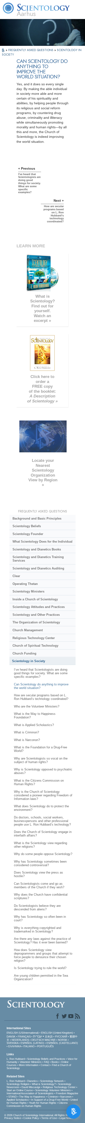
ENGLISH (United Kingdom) (57, 1032)
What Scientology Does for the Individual (42, 541)
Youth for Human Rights (42, 1102)
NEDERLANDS (20, 1039)
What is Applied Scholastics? (34, 725)
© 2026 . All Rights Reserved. (41, 1115)
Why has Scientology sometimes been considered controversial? (40, 863)
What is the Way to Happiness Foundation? (34, 715)
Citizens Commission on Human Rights (37, 1104)
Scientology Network (52, 1081)
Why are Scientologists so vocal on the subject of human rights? (41, 760)
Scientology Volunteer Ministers (53, 1090)
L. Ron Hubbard (16, 1058)
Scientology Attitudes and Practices (39, 607)
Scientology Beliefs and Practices (46, 1058)
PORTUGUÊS (45, 1046)
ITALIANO (29, 1046)
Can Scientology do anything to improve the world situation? (41, 686)
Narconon (66, 1096)
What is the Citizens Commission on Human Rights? (39, 782)
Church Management (28, 630)
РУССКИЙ (61, 1036)
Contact (45, 1065)
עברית (37, 1036)
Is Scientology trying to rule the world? (40, 968)
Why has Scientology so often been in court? (40, 918)
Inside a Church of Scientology (35, 599)
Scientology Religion (18, 1084)
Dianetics (32, 1081)
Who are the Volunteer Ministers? (36, 706)
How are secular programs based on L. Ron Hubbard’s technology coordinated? (41, 697)
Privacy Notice (12, 1118)
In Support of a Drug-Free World (49, 1099)
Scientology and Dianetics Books (37, 549)
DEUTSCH (37, 1039)
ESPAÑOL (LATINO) (32, 1043)
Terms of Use (49, 1118)
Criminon (53, 1096)
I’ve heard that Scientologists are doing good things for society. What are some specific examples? (41, 673)
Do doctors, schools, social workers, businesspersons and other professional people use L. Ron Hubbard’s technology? (42, 821)
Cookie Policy (31, 1118)
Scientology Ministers (28, 591)
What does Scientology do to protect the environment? (41, 808)
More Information (28, 1065)
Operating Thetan (25, 584)
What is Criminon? (26, 732)
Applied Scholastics (18, 1099)
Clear (16, 576)
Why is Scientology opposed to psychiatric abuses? (43, 771)
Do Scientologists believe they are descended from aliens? (37, 907)
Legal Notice (66, 1118)
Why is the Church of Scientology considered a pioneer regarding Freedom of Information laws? (43, 795)
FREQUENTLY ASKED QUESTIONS (31, 50)
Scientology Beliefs (27, 526)
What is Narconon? (27, 740)
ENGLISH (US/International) (23, 1032)
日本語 (49, 1036)
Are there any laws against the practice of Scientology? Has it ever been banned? (42, 940)
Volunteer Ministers (31, 1062)
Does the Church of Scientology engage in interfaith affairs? (43, 833)
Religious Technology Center (34, 638)
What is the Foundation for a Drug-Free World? (40, 749)
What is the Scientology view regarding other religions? (40, 844)
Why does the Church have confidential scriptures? (41, 896)
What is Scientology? (44, 1084)
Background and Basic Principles (37, 518)
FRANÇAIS (24, 1036)
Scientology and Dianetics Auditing (38, 568)
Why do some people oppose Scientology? (43, 854)
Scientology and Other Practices (36, 614)
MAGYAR (50, 1039)
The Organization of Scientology (36, 622)
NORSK (62, 1039)
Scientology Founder (28, 534)
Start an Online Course (20, 1090)
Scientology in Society (28, 661)
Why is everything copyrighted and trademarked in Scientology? (37, 929)
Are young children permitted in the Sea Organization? (41, 977)
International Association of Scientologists (30, 1093)
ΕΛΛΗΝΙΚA (14, 1046)
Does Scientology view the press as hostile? (38, 874)
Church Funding (24, 653)
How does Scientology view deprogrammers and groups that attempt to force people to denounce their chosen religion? (43, 955)
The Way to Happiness (32, 1096)
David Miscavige (30, 1087)
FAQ (46, 1062)
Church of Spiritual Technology (35, 645)
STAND (12, 1096)
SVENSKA (12, 1043)
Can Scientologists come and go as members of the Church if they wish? (39, 885)
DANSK (11, 1036)
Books (55, 1062)
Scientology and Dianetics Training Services (38, 558)
